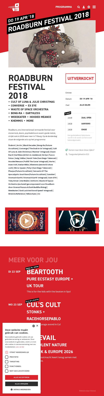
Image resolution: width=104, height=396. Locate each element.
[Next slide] (98, 220)
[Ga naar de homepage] (17, 7)
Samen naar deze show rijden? (81, 150)
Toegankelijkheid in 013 (79, 154)
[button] (21, 389)
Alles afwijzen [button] (21, 384)
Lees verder (19, 347)
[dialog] (22, 358)
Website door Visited (87, 391)
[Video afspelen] (26, 220)
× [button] (37, 326)
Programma (64, 7)
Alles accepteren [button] (21, 377)
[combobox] (33, 326)
